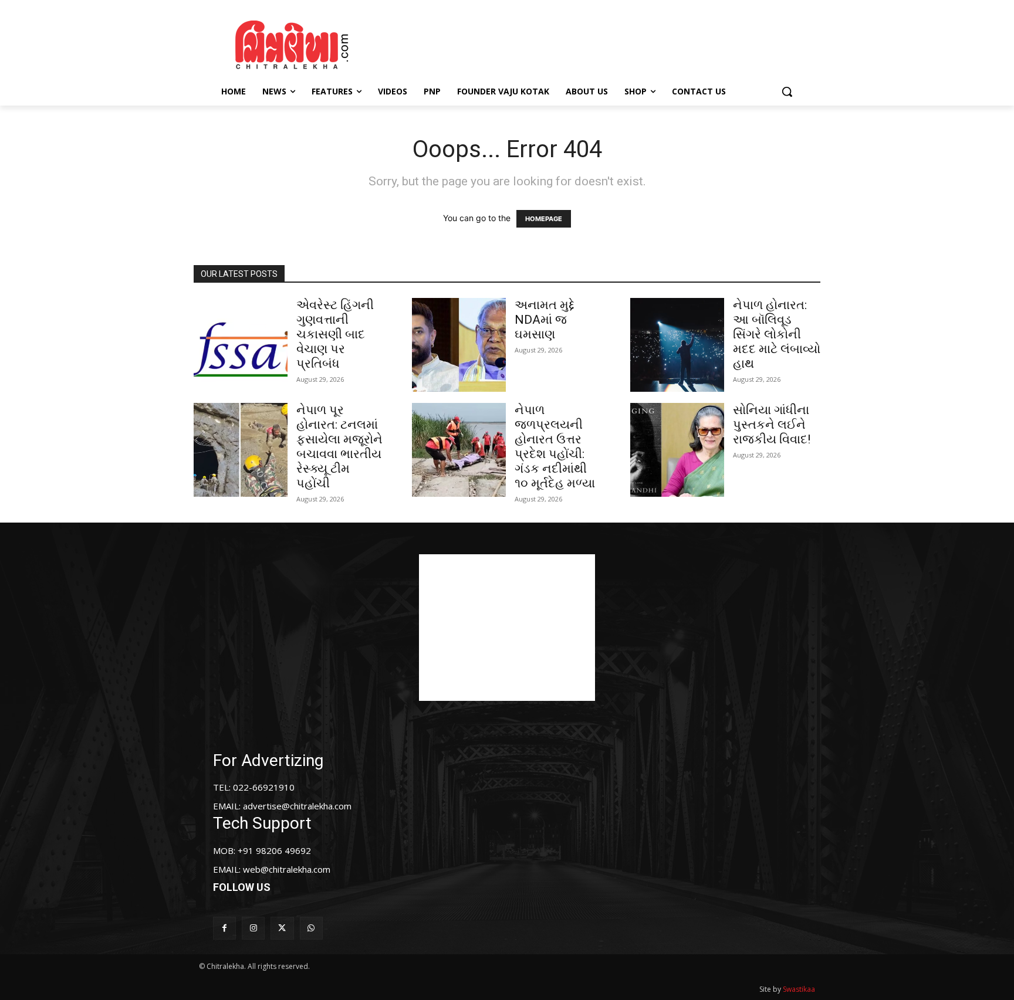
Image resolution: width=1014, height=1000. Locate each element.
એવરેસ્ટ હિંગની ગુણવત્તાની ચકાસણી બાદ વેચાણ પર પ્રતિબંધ (335, 334)
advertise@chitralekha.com (297, 806)
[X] (282, 928)
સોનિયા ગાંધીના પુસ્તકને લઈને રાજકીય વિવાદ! (771, 424)
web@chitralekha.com (286, 869)
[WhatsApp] (311, 928)
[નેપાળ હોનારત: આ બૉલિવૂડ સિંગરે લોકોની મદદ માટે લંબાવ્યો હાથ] (677, 345)
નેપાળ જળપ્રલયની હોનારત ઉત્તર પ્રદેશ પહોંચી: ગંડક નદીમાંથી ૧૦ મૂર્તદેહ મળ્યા (555, 446)
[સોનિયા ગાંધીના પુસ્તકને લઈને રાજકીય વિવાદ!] (677, 450)
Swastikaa (799, 989)
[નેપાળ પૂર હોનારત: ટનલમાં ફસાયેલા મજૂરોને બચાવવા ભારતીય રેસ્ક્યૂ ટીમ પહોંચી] (241, 450)
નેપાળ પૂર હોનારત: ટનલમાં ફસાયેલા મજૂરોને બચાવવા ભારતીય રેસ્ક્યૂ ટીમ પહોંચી (339, 446)
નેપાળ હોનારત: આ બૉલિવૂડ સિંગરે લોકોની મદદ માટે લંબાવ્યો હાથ (776, 334)
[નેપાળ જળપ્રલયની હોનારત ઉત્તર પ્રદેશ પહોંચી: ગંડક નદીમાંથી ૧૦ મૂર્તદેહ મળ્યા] (459, 450)
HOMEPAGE (543, 219)
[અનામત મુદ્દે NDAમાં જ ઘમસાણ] (459, 345)
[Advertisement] (606, 42)
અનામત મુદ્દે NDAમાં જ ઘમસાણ (544, 319)
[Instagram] (253, 928)
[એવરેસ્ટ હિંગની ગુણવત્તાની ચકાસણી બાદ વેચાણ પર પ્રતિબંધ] (241, 345)
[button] (787, 91)
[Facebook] (224, 928)
